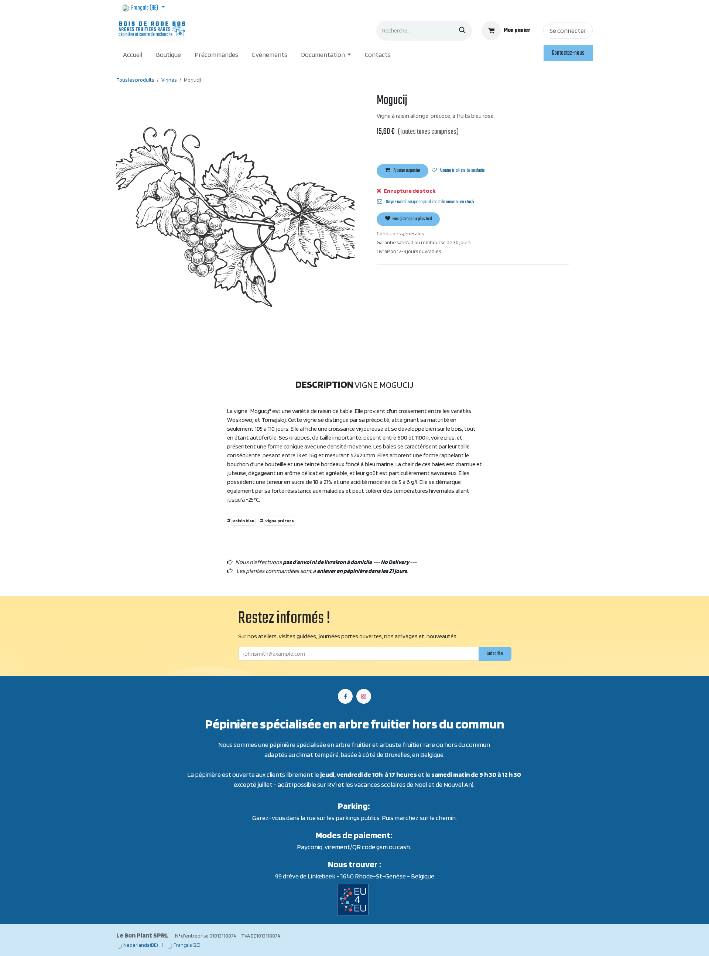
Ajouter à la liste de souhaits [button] (462, 170)
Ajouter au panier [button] (406, 170)
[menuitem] (132, 54)
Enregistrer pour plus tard (412, 219)
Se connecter (567, 30)
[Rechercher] (462, 31)
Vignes (169, 80)
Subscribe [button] (495, 654)
